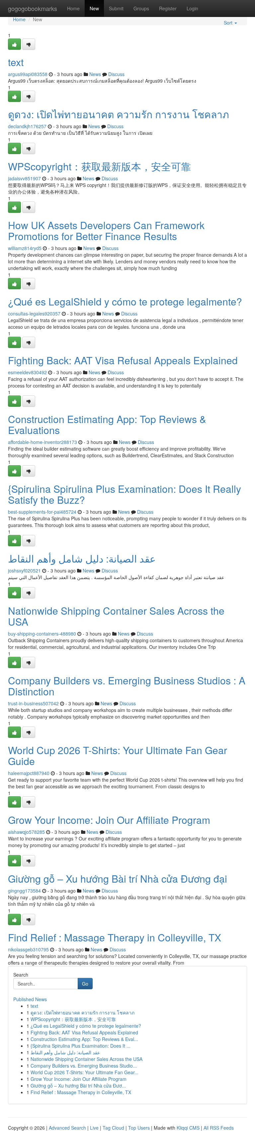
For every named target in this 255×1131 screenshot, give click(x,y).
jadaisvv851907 (24, 178)
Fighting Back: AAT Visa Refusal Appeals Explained (123, 360)
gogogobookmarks (32, 8)
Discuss (116, 74)
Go (85, 983)
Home (73, 8)
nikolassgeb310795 (28, 949)
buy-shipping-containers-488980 (42, 633)
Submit (116, 8)
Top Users (139, 1127)
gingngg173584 (24, 890)
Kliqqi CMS (188, 1127)
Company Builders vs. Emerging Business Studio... (84, 1065)
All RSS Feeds (219, 1127)
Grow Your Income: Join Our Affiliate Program (109, 820)
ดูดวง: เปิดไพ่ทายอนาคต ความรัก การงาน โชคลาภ (118, 114)
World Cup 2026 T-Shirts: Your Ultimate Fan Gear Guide (117, 755)
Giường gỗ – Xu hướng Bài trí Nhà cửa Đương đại (117, 878)
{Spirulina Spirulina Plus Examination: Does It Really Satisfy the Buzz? (124, 494)
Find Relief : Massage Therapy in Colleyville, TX (114, 937)
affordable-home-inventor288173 (42, 442)
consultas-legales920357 (34, 313)
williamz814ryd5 (25, 248)
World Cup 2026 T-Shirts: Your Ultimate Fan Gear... (84, 1072)
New (94, 8)
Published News (30, 999)
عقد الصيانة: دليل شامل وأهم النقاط (82, 558)
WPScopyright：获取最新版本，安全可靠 (99, 166)
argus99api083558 (27, 74)
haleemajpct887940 (28, 773)
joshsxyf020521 (24, 570)
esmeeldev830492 (27, 372)
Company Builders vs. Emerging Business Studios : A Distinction (126, 685)
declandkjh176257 (27, 126)
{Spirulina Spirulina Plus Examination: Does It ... (80, 1045)
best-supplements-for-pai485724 (42, 511)
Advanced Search (67, 1127)
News (95, 74)
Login (192, 8)
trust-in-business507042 (33, 703)
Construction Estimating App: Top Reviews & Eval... (84, 1039)
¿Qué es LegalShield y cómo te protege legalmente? (125, 301)
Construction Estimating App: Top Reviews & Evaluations (107, 424)
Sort (229, 22)
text (16, 62)
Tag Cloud (113, 1127)
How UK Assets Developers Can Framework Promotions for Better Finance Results (106, 230)
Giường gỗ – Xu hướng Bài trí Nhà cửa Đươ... (78, 1085)
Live (94, 1127)
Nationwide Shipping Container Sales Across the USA (116, 616)
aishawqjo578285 (26, 831)
